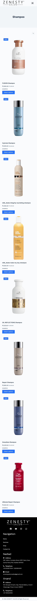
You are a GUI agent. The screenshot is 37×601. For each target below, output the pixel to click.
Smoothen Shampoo (9, 442)
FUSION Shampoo (8, 83)
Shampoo (5, 89)
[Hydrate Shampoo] (18, 118)
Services (5, 542)
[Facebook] (11, 529)
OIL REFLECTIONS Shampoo (12, 322)
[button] (32, 3)
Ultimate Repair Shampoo (11, 502)
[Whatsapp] (26, 529)
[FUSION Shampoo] (18, 58)
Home (5, 539)
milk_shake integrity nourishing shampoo (16, 203)
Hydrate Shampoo (8, 143)
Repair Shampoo (8, 382)
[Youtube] (16, 529)
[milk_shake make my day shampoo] (18, 238)
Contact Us (6, 549)
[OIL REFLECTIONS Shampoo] (18, 297)
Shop (4, 546)
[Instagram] (21, 529)
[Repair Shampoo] (18, 357)
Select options (8, 92)
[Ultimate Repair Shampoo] (18, 477)
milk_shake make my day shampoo (14, 263)
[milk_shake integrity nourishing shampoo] (18, 178)
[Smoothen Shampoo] (18, 417)
